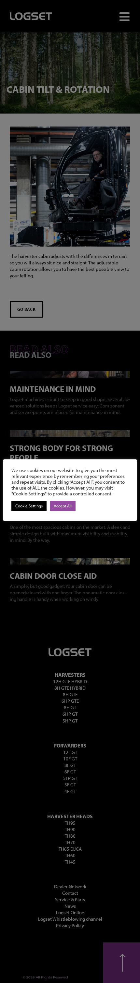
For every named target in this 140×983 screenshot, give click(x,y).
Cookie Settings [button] (29, 505)
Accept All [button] (63, 505)
